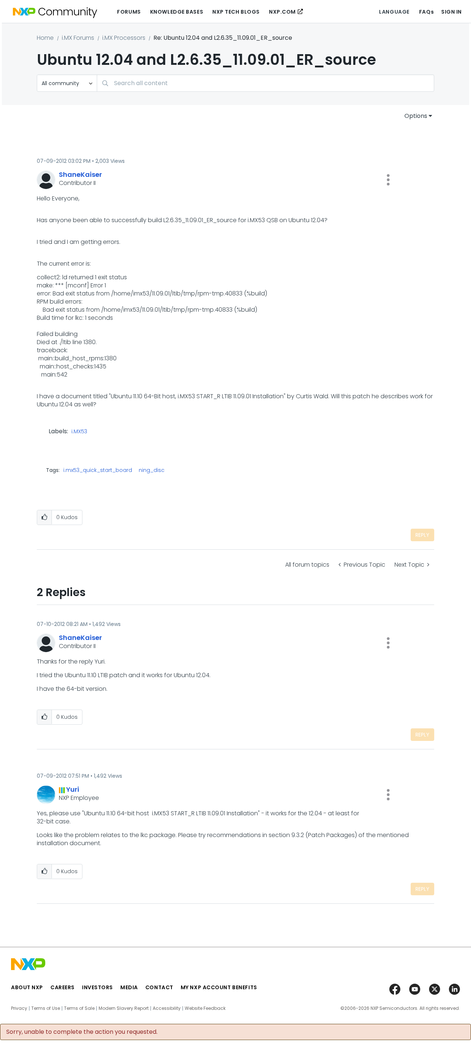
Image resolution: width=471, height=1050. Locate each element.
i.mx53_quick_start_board (97, 470)
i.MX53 (79, 431)
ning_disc (151, 470)
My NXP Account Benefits (219, 987)
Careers (62, 987)
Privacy (19, 1008)
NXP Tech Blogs (236, 11)
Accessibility (167, 1008)
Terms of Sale (79, 1008)
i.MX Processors (123, 38)
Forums (129, 11)
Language (394, 11)
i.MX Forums (78, 38)
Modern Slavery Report (124, 1008)
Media (129, 987)
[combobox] (265, 83)
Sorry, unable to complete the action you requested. (81, 1032)
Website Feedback (205, 1008)
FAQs (426, 11)
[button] (388, 180)
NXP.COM (282, 11)
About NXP (27, 987)
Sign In (451, 11)
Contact (159, 987)
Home (45, 38)
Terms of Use (45, 1008)
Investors (97, 987)
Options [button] (415, 116)
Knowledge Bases (176, 11)
